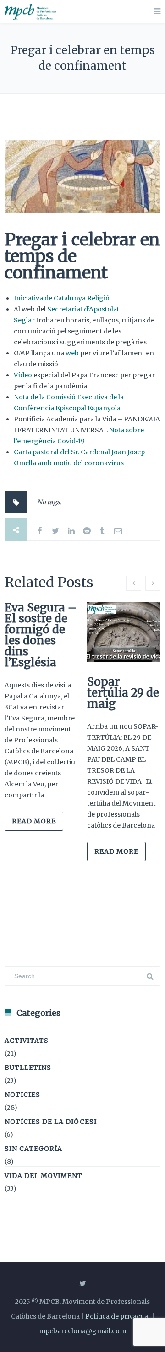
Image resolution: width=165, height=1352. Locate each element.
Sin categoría (33, 1149)
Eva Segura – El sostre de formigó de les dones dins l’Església (41, 635)
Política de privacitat (117, 1316)
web (72, 353)
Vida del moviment (43, 1176)
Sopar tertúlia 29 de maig (123, 693)
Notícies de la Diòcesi (51, 1122)
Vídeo (23, 375)
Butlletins (28, 1067)
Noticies (22, 1094)
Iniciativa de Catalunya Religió (62, 298)
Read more (34, 821)
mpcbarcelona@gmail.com (82, 1331)
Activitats (27, 1040)
